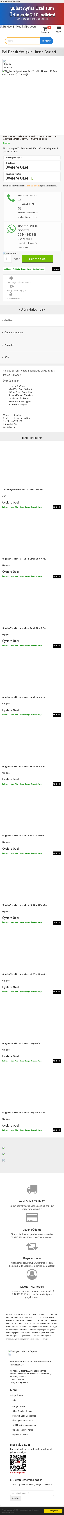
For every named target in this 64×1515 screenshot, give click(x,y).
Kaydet (15, 1498)
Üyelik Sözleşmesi (20, 1434)
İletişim (13, 1400)
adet (17, 259)
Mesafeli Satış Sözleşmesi (24, 1416)
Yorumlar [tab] (9, 345)
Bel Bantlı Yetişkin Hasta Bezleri (29, 52)
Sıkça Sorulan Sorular (22, 1411)
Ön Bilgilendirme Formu (22, 1420)
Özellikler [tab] (8, 320)
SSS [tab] (6, 357)
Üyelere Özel (16, 167)
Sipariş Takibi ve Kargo (22, 1430)
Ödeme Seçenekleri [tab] (14, 332)
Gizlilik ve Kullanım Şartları (24, 1425)
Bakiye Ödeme (16, 1395)
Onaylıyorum (53, 1510)
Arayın (47, 41)
